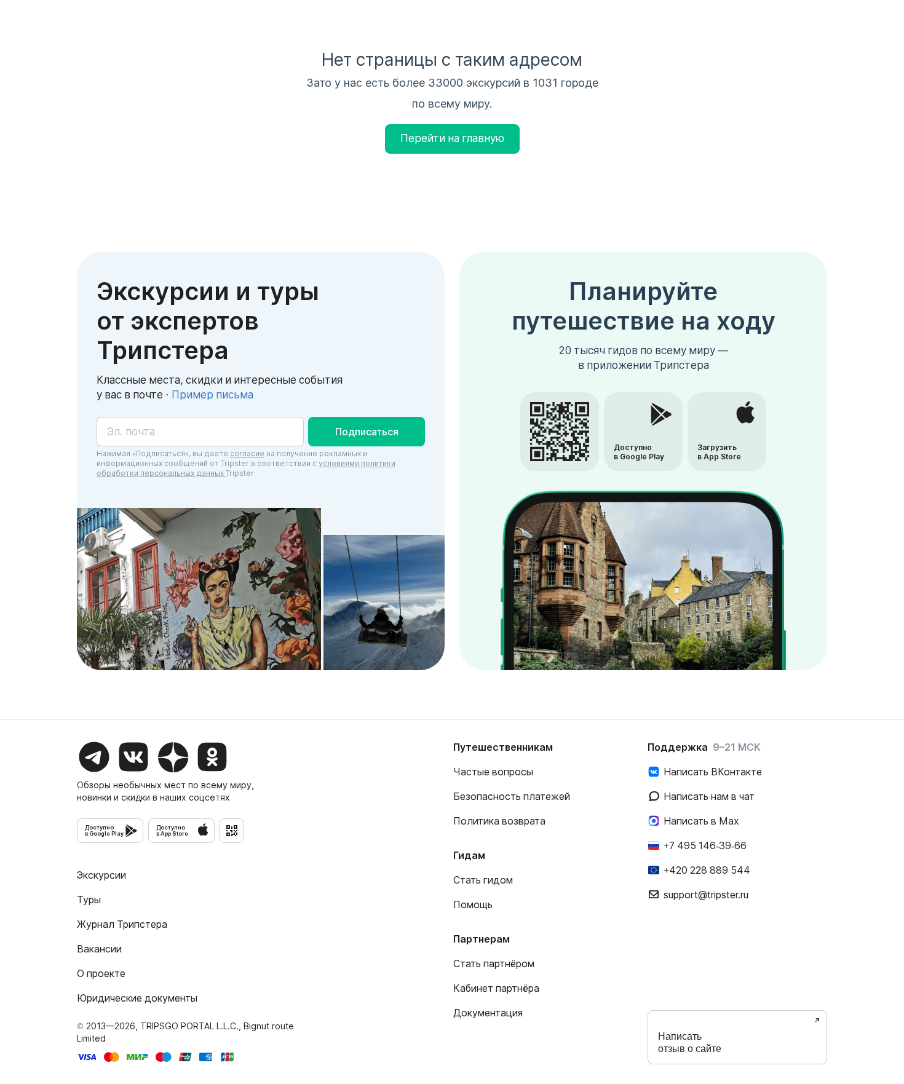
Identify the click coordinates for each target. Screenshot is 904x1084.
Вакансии (99, 949)
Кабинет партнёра (496, 988)
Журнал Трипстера (122, 924)
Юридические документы (137, 998)
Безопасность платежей (511, 796)
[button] (366, 431)
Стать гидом (483, 880)
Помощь (473, 904)
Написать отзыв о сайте (689, 1042)
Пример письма (212, 395)
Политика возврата (499, 821)
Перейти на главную (452, 138)
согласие (247, 453)
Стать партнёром (493, 963)
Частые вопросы (493, 772)
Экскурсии (101, 875)
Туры (89, 899)
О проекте (101, 973)
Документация (488, 1013)
